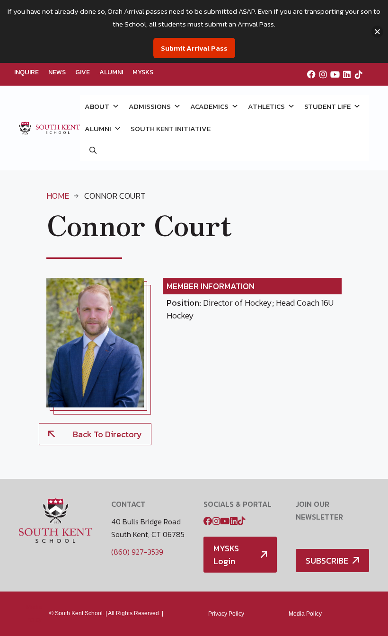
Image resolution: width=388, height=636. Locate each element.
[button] (93, 150)
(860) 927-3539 (137, 551)
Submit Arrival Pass (194, 48)
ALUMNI (111, 72)
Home (57, 195)
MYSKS (142, 72)
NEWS (57, 72)
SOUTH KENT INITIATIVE (171, 128)
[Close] (377, 31)
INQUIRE (26, 72)
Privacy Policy (226, 613)
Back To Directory (107, 434)
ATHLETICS (266, 106)
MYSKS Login (226, 554)
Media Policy (305, 613)
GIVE (82, 72)
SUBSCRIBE (327, 560)
